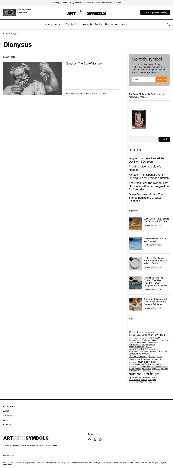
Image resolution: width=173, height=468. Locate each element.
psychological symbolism (139, 366)
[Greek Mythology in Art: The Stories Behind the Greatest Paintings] (135, 304)
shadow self (146, 369)
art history (155, 337)
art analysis (143, 338)
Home (5, 34)
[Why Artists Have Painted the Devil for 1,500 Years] (135, 223)
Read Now (117, 3)
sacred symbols (135, 369)
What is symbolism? (24, 10)
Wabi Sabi (148, 382)
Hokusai (159, 357)
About (6, 411)
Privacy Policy (8, 455)
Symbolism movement (140, 377)
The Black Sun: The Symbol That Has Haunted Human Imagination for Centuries (149, 186)
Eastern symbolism (138, 349)
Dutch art (149, 347)
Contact (7, 424)
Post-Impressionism (153, 364)
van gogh (152, 380)
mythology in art (147, 361)
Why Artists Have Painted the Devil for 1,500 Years (91, 3)
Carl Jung (146, 340)
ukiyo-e (154, 378)
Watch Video (22, 13)
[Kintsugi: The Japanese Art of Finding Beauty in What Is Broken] (135, 263)
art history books (134, 340)
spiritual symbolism (160, 369)
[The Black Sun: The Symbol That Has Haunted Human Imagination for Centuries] (135, 282)
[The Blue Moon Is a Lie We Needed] (135, 243)
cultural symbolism (148, 345)
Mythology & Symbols (60, 3)
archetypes (133, 338)
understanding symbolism (138, 380)
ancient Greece (136, 335)
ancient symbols (155, 334)
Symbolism (144, 371)
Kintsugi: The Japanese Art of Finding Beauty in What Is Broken (149, 176)
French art (162, 351)
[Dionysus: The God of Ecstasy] (32, 78)
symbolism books (156, 371)
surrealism (134, 371)
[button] (4, 24)
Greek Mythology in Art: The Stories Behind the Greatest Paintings (146, 198)
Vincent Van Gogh (136, 382)
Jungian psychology (152, 359)
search (164, 139)
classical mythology (160, 340)
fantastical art (154, 349)
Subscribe (161, 79)
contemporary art (134, 345)
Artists (6, 420)
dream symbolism (137, 347)
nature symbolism (136, 364)
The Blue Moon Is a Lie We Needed (145, 168)
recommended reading (159, 366)
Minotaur (132, 362)
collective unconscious (137, 342)
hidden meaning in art (142, 356)
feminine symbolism (136, 351)
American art (150, 332)
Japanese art (135, 359)
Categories (8, 406)
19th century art (136, 332)
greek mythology (139, 353)
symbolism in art (144, 374)
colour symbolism (154, 342)
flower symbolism (150, 351)
